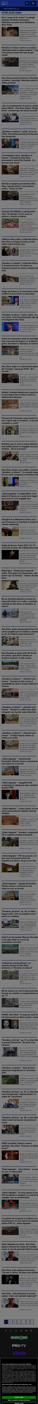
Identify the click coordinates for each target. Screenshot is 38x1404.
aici (10, 1377)
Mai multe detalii (9, 1369)
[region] (19, 1381)
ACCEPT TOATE (19, 1397)
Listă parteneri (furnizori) (6, 1393)
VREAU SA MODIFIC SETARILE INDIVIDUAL (19, 1400)
